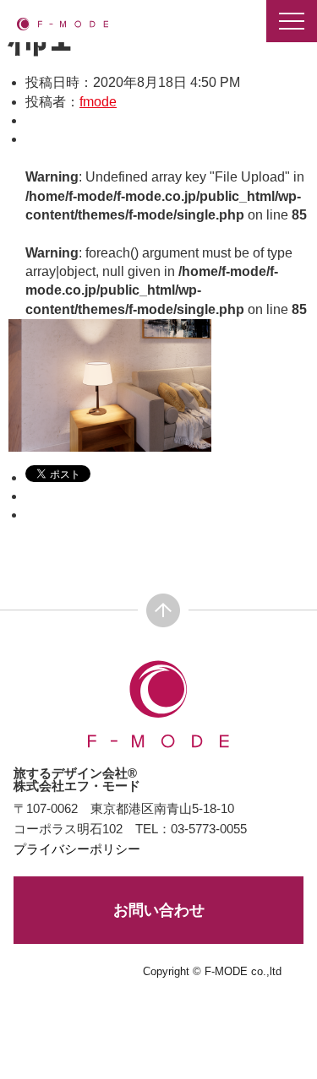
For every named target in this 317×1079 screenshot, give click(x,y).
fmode (98, 102)
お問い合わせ (159, 910)
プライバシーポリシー (77, 849)
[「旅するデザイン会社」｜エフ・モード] (62, 23)
